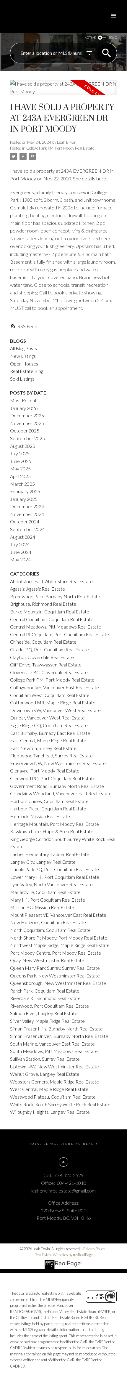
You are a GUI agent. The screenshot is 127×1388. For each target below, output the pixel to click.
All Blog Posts (23, 348)
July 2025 (20, 453)
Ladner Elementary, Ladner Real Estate (49, 854)
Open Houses (24, 363)
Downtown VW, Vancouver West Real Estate (55, 710)
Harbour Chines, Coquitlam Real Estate (49, 801)
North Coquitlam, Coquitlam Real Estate (50, 930)
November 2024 (27, 514)
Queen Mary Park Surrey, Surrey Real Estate (55, 968)
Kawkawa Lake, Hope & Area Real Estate (51, 831)
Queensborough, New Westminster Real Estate (58, 983)
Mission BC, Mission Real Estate (42, 907)
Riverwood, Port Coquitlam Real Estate (49, 1006)
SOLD (113, 37)
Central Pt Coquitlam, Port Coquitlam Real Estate (59, 634)
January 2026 (24, 408)
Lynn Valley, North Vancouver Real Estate (51, 884)
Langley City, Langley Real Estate (43, 862)
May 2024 (20, 559)
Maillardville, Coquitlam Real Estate (45, 892)
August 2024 (22, 537)
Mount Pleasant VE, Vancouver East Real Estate (58, 915)
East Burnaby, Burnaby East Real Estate (50, 733)
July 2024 (20, 544)
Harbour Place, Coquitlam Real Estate (48, 808)
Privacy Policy (94, 1248)
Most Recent (23, 400)
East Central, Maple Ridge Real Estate (48, 740)
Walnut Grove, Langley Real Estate (44, 1074)
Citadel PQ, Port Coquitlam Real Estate (49, 649)
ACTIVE (90, 37)
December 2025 (27, 415)
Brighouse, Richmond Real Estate (43, 604)
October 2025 (24, 430)
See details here (89, 178)
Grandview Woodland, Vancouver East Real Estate (61, 793)
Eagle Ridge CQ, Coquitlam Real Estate (49, 725)
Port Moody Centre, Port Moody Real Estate (55, 953)
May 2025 (20, 468)
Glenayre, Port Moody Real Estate (44, 770)
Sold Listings (22, 379)
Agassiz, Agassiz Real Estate (37, 589)
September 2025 (27, 438)
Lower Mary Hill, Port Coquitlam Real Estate (54, 877)
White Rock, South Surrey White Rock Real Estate (60, 1104)
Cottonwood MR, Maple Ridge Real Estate (52, 702)
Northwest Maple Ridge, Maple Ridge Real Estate (60, 945)
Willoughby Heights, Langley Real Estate (50, 1112)
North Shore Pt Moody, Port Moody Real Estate (58, 937)
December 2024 (27, 506)
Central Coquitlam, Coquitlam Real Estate (51, 619)
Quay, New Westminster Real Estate (47, 960)
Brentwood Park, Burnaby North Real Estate (55, 596)
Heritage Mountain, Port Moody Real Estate (54, 824)
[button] (63, 1162)
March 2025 (22, 484)
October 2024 (24, 521)
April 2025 (20, 476)
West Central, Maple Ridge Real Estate (49, 1089)
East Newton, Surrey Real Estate (43, 748)
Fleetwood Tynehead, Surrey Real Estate (51, 755)
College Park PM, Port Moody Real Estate (60, 148)
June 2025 (20, 461)
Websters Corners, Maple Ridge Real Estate (54, 1081)
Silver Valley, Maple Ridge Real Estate (47, 1021)
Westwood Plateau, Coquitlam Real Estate (53, 1096)
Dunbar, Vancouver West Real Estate (47, 717)
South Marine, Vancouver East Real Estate (52, 1043)
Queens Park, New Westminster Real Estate (55, 975)
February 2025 (25, 491)
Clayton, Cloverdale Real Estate (42, 657)
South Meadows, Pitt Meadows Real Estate (54, 1051)
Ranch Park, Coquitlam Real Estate (44, 990)
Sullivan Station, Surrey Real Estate (45, 1059)
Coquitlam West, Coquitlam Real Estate (49, 695)
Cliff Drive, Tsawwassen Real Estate (46, 664)
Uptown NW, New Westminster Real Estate (54, 1066)
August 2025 (22, 446)
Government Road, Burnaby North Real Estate (57, 786)
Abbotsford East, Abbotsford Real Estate (51, 581)
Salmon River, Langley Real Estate (43, 1013)
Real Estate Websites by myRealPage (64, 1254)
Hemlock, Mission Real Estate (40, 816)
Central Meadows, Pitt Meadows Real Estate (55, 626)
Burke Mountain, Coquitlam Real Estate (49, 611)
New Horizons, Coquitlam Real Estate (48, 922)
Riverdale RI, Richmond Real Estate (45, 998)
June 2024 (20, 552)
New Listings (23, 356)
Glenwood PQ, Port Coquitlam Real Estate (52, 778)
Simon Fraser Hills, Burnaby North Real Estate (56, 1028)
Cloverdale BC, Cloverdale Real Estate (49, 672)
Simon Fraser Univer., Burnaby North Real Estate (59, 1036)
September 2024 (27, 529)
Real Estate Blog (26, 371)
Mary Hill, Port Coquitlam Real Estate (47, 900)
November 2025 (27, 423)
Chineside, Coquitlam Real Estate (43, 642)
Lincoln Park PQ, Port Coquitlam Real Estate (54, 869)
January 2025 (24, 499)
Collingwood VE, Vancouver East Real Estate (54, 687)
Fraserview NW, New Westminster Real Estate (58, 763)
